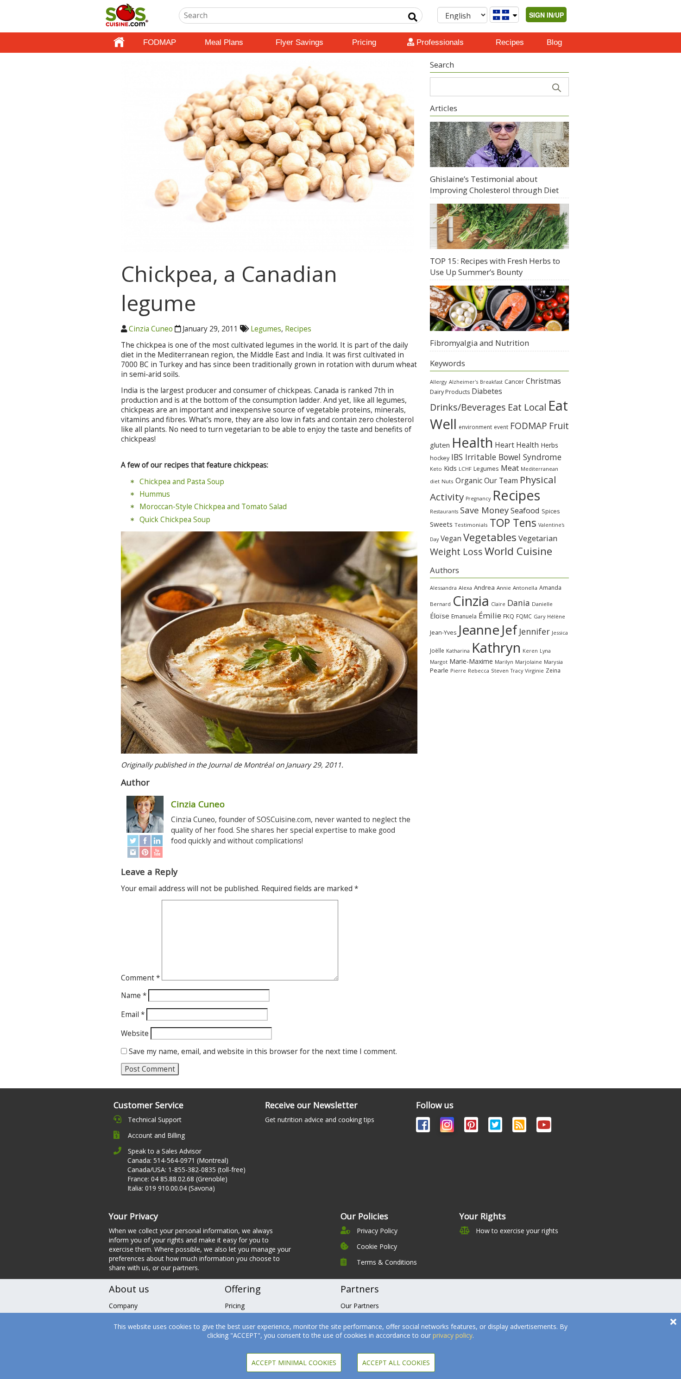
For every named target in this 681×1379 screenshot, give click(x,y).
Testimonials (471, 524)
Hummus (154, 494)
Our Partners (359, 1305)
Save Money (484, 510)
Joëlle (437, 650)
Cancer (514, 382)
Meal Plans (224, 42)
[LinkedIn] (157, 841)
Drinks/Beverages (468, 407)
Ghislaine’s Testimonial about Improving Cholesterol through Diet (494, 184)
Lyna (545, 651)
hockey (439, 458)
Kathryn (496, 647)
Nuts (447, 481)
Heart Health (517, 445)
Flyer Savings (299, 42)
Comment (140, 978)
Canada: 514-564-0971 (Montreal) (177, 1160)
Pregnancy (478, 498)
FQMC (524, 616)
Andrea (484, 587)
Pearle (439, 670)
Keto (436, 468)
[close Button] (673, 1322)
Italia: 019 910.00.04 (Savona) (171, 1188)
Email (133, 1014)
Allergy (438, 381)
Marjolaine (528, 661)
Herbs (549, 445)
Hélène (556, 616)
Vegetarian (537, 538)
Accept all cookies (396, 1362)
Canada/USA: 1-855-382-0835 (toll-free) (186, 1169)
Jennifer (534, 631)
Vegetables (490, 537)
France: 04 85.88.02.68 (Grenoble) (177, 1178)
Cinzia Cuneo (151, 329)
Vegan (451, 538)
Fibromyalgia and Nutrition (479, 342)
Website (135, 1033)
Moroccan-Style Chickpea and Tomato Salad (213, 507)
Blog (554, 42)
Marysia (553, 661)
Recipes (510, 42)
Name (133, 995)
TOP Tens (513, 523)
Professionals (439, 42)
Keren (530, 651)
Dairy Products (450, 392)
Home (119, 42)
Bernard (440, 603)
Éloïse (439, 615)
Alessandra (443, 587)
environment (475, 427)
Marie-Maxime (471, 661)
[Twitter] (133, 841)
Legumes (266, 329)
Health (472, 442)
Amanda (550, 588)
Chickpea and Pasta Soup (181, 482)
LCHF (465, 468)
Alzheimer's (463, 381)
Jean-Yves (443, 632)
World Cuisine (518, 551)
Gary (539, 616)
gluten (440, 444)
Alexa (465, 587)
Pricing (364, 42)
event (501, 427)
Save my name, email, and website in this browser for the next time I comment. (263, 1051)
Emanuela (464, 616)
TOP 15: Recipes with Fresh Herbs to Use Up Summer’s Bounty (495, 266)
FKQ (508, 616)
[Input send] (412, 17)
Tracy (517, 671)
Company (123, 1305)
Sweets (441, 524)
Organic (468, 480)
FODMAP (159, 42)
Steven (500, 670)
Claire (498, 603)
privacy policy (453, 1335)
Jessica (560, 632)
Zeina (553, 670)
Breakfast (491, 382)
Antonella (525, 587)
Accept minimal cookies (294, 1362)
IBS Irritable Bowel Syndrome (506, 456)
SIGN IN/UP (546, 14)
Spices (551, 511)
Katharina (458, 650)
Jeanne (478, 629)
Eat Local (527, 406)
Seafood (525, 510)
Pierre (458, 670)
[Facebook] (145, 841)
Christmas (543, 381)
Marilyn (504, 661)
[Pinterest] (145, 852)
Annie (504, 587)
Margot (439, 661)
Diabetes (487, 391)
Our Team (501, 480)
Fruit (559, 425)
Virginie (534, 670)
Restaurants (444, 511)
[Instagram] (133, 852)
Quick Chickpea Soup (174, 519)
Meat (510, 467)
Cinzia (471, 601)
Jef (509, 629)
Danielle (542, 603)
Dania (518, 602)
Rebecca (478, 670)
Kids (450, 468)
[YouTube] (157, 852)
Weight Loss (456, 551)
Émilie (490, 615)
